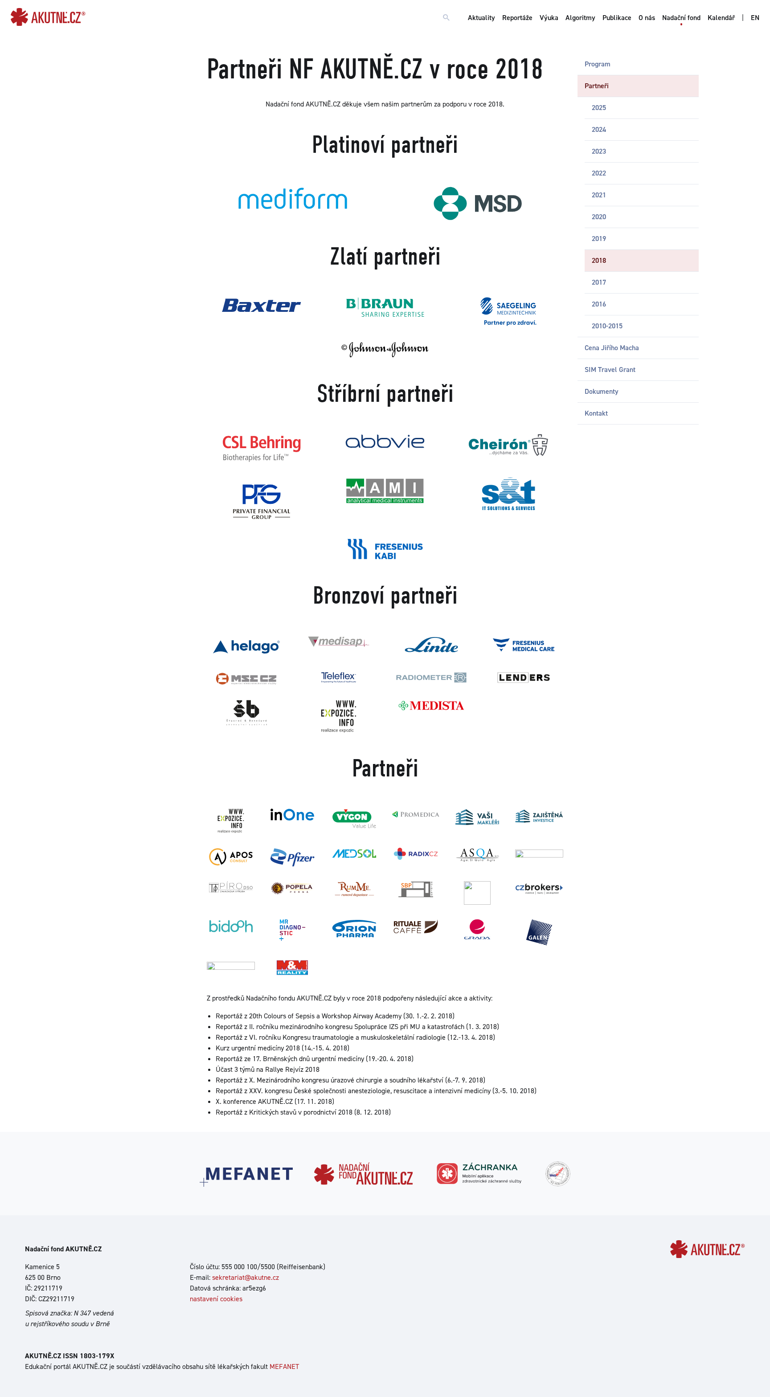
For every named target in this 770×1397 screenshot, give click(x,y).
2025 (599, 107)
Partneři (597, 85)
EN (755, 17)
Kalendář (721, 17)
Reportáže (517, 17)
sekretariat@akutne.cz (245, 1277)
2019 (599, 238)
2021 (599, 195)
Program (597, 64)
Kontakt (596, 413)
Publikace (616, 17)
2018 (599, 260)
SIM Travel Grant (610, 369)
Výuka (549, 17)
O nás (647, 17)
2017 (599, 282)
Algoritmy (580, 17)
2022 (599, 173)
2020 (599, 216)
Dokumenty (601, 391)
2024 (599, 129)
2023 (599, 151)
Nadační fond (681, 17)
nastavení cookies (216, 1298)
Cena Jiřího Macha (612, 347)
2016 (599, 304)
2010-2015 (607, 326)
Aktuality (481, 17)
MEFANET (284, 1366)
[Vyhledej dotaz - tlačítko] (446, 18)
